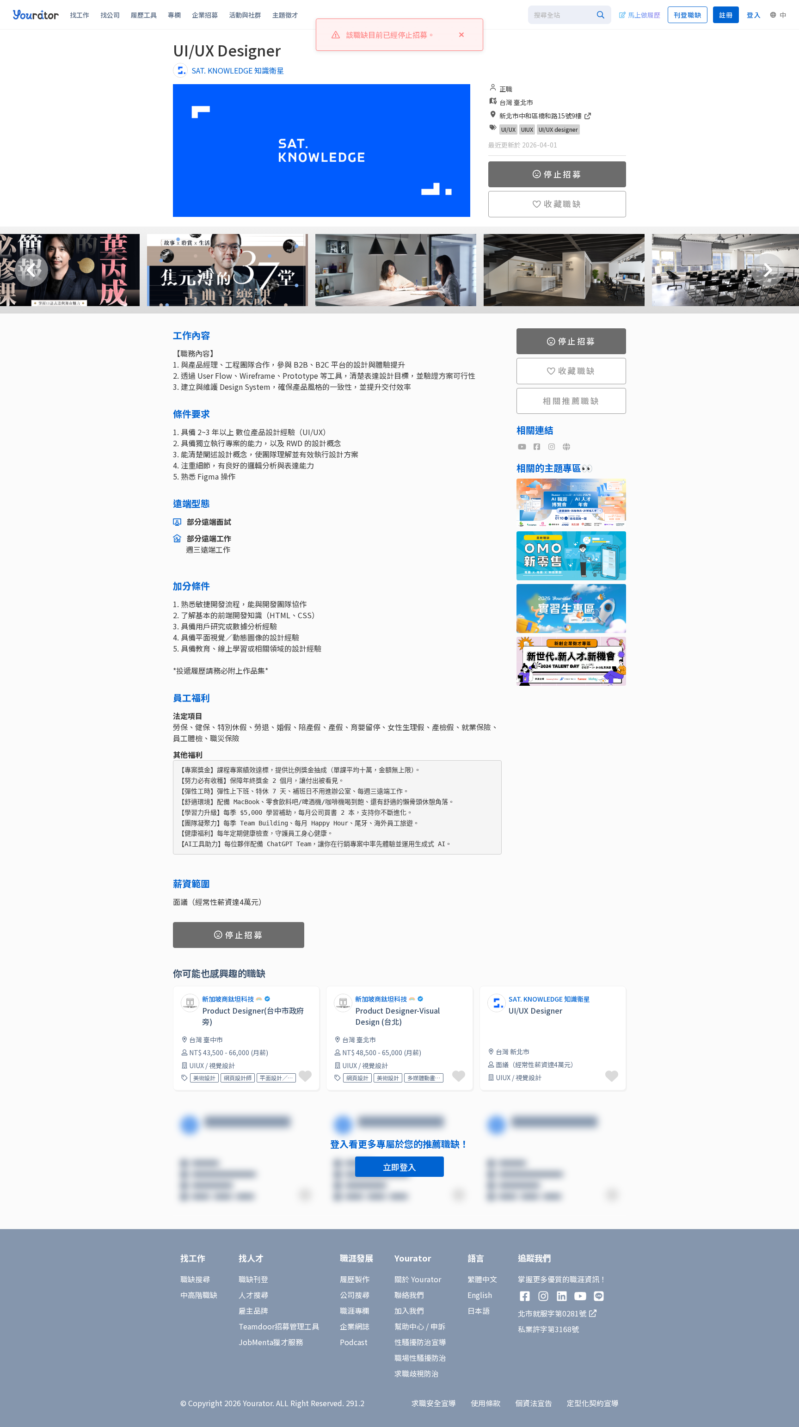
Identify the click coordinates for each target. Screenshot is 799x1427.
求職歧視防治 (416, 1373)
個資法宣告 (533, 1403)
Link (486, 991)
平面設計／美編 (276, 1078)
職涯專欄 (354, 1310)
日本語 (478, 1310)
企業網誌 (354, 1326)
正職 (505, 88)
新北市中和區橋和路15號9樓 (541, 115)
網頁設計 (357, 1078)
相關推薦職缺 (571, 400)
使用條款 (485, 1403)
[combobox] (569, 15)
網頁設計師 (238, 1078)
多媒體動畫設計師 (423, 1078)
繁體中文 (482, 1279)
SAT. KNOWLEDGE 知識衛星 (237, 70)
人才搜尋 (253, 1294)
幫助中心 (409, 1326)
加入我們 (409, 1310)
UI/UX (508, 129)
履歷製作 (354, 1279)
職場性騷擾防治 (420, 1357)
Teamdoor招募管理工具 (279, 1326)
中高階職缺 (198, 1294)
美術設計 (204, 1078)
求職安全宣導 (434, 1403)
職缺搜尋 (195, 1279)
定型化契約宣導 (593, 1403)
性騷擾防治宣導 (420, 1341)
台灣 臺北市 (516, 102)
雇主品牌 (253, 1310)
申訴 (437, 1326)
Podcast (354, 1341)
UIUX (527, 129)
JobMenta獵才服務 (271, 1341)
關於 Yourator (417, 1279)
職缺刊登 (253, 1279)
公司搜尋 (354, 1294)
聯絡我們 (409, 1294)
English (479, 1294)
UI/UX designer (558, 129)
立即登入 (399, 1167)
